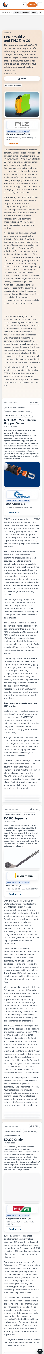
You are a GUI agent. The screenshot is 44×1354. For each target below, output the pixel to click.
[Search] (24, 4)
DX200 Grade (13, 1139)
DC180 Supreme (15, 818)
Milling (34, 12)
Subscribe (32, 4)
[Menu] (39, 4)
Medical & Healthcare (12, 1135)
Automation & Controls (13, 85)
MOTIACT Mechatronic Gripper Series (20, 421)
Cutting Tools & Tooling (13, 814)
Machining (29, 416)
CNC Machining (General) (13, 416)
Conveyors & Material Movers (15, 407)
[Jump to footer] (40, 1351)
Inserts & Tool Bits (30, 1131)
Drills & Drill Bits (29, 814)
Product (7, 33)
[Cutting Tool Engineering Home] (5, 4)
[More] (40, 12)
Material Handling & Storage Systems (17, 411)
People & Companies (22, 12)
